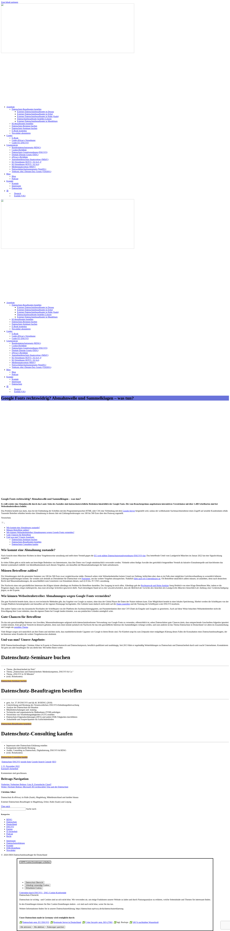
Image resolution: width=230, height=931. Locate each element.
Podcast (15, 179)
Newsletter (10, 850)
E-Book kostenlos (19, 131)
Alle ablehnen (39, 927)
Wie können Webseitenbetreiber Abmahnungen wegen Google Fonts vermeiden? (40, 532)
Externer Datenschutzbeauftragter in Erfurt (35, 114)
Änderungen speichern (55, 927)
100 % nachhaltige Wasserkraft (146, 922)
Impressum (16, 186)
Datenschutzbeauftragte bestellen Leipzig (34, 119)
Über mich (5, 806)
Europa (4, 769)
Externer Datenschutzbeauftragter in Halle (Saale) (38, 116)
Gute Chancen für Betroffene (18, 535)
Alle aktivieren (25, 927)
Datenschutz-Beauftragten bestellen (26, 109)
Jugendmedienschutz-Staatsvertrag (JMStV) (30, 159)
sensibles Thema (21, 627)
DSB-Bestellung (13, 848)
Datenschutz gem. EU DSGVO (35, 922)
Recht (8, 836)
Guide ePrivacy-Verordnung (23, 140)
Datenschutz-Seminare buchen (24, 128)
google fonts (26, 762)
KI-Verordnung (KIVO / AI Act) (25, 164)
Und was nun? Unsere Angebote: (20, 537)
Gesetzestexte (12, 145)
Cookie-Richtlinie (19, 150)
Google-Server (129, 511)
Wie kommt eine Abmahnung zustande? (23, 527)
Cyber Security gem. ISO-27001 (99, 922)
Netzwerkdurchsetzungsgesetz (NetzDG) (29, 169)
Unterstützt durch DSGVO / (42, 893)
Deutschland (11, 824)
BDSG (9, 819)
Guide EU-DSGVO (20, 143)
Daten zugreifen (123, 604)
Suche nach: (31, 809)
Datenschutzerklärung (15, 843)
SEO (54, 762)
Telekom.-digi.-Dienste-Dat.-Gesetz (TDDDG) (31, 171)
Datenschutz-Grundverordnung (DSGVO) (29, 152)
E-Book (15, 138)
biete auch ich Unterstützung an (147, 578)
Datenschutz (17, 188)
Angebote (10, 107)
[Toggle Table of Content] (3, 523)
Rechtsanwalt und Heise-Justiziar (155, 585)
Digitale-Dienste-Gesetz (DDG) (25, 155)
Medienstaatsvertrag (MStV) (24, 167)
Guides (9, 135)
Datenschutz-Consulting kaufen (25, 544)
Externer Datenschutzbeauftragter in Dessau (35, 111)
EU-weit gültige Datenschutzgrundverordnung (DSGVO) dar (119, 555)
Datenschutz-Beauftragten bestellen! (16, 724)
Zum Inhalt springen (9, 2)
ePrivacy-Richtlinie (20, 157)
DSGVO (16, 762)
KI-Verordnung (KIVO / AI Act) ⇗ (26, 162)
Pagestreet (86, 578)
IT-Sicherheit (12, 769)
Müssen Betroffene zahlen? (17, 530)
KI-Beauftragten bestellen (22, 123)
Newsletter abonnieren (21, 133)
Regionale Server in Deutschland (67, 922)
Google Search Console (42, 762)
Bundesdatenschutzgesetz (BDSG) (26, 147)
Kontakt (9, 181)
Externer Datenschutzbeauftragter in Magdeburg (37, 121)
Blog (8, 174)
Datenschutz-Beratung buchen (24, 126)
